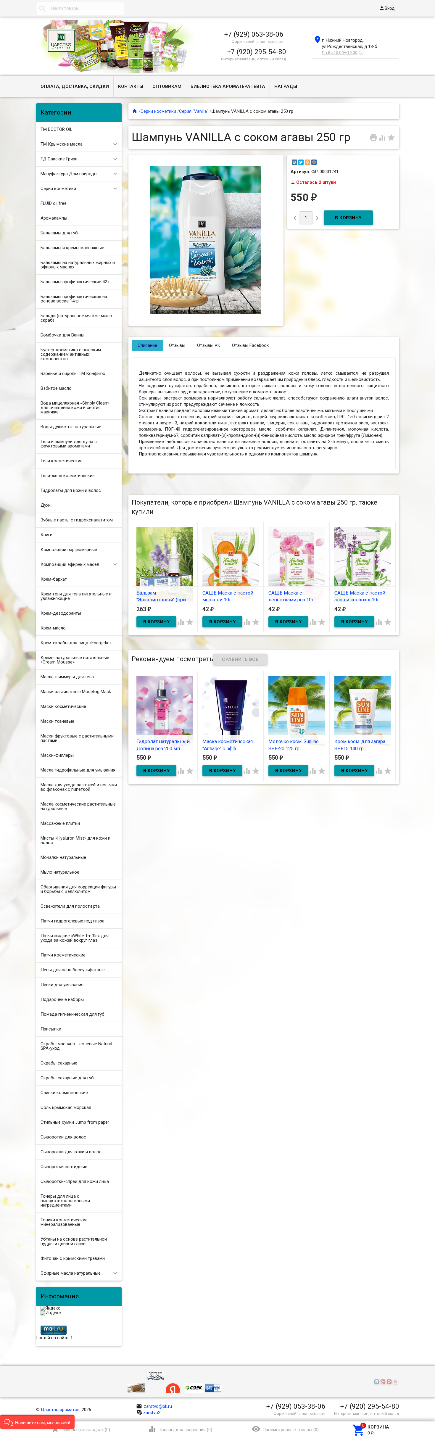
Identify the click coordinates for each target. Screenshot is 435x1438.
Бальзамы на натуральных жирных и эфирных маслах (78, 265)
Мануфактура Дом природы (69, 173)
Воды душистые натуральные (71, 426)
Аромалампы (54, 218)
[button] (37, 1422)
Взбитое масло (56, 388)
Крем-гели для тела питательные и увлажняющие (76, 596)
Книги (46, 534)
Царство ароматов (60, 1409)
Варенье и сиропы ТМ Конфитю (73, 373)
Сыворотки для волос (63, 1137)
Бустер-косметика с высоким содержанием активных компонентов (71, 354)
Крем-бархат (54, 579)
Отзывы (177, 345)
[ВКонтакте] (294, 162)
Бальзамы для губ (59, 233)
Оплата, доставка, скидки (75, 86)
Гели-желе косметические (68, 475)
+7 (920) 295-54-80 (256, 52)
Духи (46, 505)
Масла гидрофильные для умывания (78, 770)
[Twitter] (301, 162)
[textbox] (80, 8)
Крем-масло (53, 628)
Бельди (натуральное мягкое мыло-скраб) (77, 318)
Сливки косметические (64, 1092)
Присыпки (51, 1029)
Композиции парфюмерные (69, 549)
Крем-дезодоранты (61, 613)
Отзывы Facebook (250, 345)
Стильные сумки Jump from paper (75, 1122)
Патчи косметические (63, 955)
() (80, 1428)
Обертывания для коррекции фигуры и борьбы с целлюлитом (78, 889)
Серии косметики (58, 188)
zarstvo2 (151, 1412)
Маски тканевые (57, 721)
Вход (387, 8)
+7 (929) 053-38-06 (253, 34)
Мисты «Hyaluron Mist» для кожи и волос (75, 840)
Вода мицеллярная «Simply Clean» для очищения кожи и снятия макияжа (75, 407)
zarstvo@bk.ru (154, 1406)
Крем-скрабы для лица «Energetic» (76, 642)
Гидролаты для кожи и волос (71, 490)
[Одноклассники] (307, 162)
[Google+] (384, 1382)
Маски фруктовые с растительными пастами (77, 738)
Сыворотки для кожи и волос (71, 1151)
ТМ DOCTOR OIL (56, 129)
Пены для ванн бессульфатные (73, 969)
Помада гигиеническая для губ (72, 1014)
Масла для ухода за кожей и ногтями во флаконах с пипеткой (79, 787)
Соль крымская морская (66, 1107)
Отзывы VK (208, 345)
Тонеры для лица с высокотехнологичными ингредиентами (65, 1201)
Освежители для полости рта (70, 906)
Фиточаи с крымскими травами (73, 1258)
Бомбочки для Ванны (62, 335)
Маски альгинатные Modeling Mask (76, 691)
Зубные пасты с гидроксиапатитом (77, 520)
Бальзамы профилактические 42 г (75, 281)
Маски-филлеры (57, 755)
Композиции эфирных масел (70, 564)
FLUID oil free (54, 203)
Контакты (130, 86)
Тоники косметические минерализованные (64, 1222)
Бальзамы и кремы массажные (72, 247)
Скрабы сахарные (59, 1063)
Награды (285, 86)
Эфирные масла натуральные (71, 1273)
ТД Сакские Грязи (59, 159)
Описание (147, 345)
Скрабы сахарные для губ (67, 1077)
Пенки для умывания (62, 984)
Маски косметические (63, 706)
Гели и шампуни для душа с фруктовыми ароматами (69, 444)
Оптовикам (166, 86)
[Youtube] (396, 1382)
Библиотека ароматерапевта (228, 86)
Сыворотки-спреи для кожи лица (75, 1181)
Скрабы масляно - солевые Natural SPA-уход (76, 1046)
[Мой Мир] (314, 162)
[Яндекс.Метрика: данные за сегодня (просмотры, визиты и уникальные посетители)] (50, 1308)
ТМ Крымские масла (62, 144)
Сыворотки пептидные (64, 1166)
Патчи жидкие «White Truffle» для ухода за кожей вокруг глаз (75, 938)
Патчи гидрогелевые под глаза (72, 921)
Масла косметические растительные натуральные (78, 806)
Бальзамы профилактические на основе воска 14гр (74, 299)
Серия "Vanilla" (193, 111)
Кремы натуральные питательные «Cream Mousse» (75, 660)
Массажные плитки (60, 823)
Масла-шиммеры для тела (67, 676)
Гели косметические (62, 460)
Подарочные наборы (62, 999)
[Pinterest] (390, 1382)
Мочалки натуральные (63, 857)
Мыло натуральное (60, 872)
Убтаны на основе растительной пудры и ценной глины (74, 1241)
